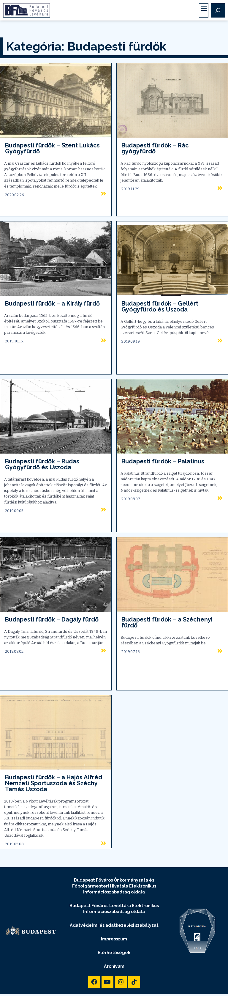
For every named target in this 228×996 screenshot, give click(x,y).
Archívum (114, 966)
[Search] (218, 10)
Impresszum (114, 938)
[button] (203, 8)
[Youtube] (107, 982)
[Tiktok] (134, 982)
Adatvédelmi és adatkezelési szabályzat (114, 925)
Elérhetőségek (114, 952)
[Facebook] (94, 982)
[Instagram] (121, 982)
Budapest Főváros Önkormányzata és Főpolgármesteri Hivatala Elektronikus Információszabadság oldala (114, 885)
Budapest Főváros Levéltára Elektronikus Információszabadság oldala (114, 908)
